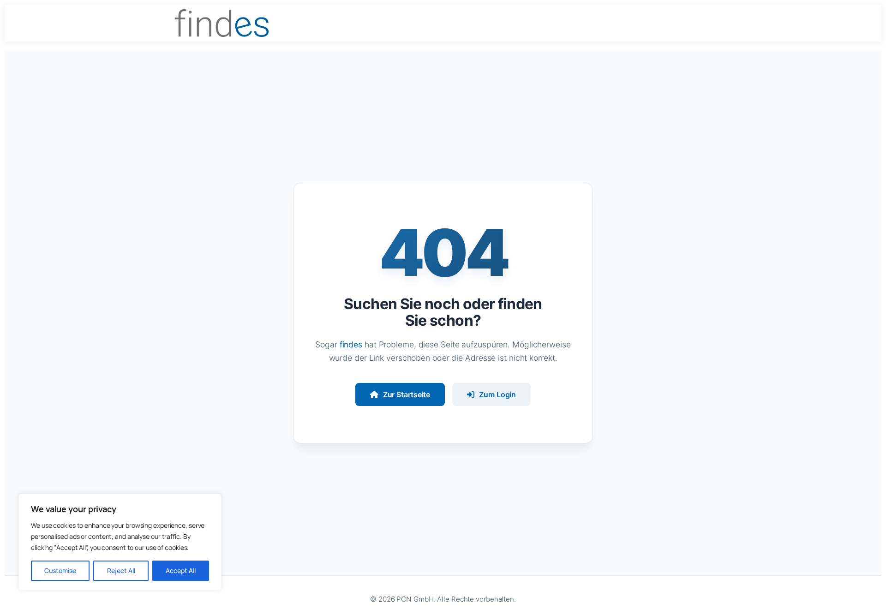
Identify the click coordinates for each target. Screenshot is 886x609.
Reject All (121, 570)
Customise (60, 570)
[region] (120, 542)
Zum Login (497, 394)
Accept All (181, 570)
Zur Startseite (407, 394)
